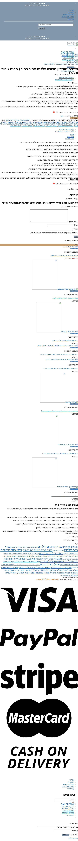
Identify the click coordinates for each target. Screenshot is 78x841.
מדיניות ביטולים (68, 17)
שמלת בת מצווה (15, 126)
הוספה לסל (74, 118)
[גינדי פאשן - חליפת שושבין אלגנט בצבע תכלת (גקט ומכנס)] (55, 444)
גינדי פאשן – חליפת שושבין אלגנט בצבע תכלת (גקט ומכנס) (60, 453)
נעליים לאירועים (68, 813)
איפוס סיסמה (73, 838)
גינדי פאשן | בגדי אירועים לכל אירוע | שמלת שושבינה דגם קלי (59, 411)
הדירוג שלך (73, 207)
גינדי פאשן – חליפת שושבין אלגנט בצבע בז (65, 340)
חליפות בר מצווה (61, 556)
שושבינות (11, 124)
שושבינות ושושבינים (62, 64)
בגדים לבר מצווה (31, 547)
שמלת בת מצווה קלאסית (22, 573)
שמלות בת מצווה (67, 52)
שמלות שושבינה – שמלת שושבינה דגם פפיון (64, 496)
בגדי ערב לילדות (72, 122)
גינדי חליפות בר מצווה (70, 554)
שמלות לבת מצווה (9, 567)
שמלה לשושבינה (51, 126)
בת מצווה (39, 122)
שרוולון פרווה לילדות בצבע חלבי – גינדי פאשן (64, 255)
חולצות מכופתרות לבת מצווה (18, 554)
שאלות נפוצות (68, 15)
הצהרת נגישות (69, 795)
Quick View (74, 248)
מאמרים (71, 12)
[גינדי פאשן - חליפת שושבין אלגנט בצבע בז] (57, 331)
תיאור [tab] (72, 135)
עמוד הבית (74, 64)
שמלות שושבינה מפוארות (20, 570)
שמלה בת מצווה (27, 559)
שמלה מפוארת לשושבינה (30, 562)
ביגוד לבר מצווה (58, 550)
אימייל (75, 229)
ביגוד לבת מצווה (48, 122)
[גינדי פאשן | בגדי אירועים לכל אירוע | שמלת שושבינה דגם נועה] (58, 345)
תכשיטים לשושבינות (65, 575)
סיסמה (75, 831)
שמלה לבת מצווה (64, 561)
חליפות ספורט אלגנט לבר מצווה (45, 556)
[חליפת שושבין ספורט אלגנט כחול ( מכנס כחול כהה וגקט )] (62, 359)
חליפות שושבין (68, 58)
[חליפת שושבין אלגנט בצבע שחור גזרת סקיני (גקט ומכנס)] (64, 80)
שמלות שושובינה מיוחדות (60, 573)
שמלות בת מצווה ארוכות (33, 565)
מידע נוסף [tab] (70, 137)
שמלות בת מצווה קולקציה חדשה (56, 567)
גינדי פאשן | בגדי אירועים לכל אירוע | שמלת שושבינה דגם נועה (59, 354)
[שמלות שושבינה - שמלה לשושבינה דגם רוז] (55, 289)
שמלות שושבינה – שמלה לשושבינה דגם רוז (65, 298)
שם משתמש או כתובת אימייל (67, 827)
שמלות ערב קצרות (54, 570)
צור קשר (70, 19)
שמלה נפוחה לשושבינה (69, 565)
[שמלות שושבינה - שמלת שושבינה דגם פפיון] (55, 487)
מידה (76, 116)
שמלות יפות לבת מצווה (30, 567)
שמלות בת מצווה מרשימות (20, 565)
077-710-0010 (34, 3)
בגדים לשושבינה (60, 122)
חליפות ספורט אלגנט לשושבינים (54, 124)
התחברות (65, 835)
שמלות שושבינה (27, 126)
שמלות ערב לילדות (70, 570)
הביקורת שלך (73, 221)
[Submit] (73, 802)
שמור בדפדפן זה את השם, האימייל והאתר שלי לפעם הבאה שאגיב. (53, 233)
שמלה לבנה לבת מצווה (65, 126)
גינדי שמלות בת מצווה (14, 122)
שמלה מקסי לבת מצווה (11, 562)
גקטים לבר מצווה (33, 554)
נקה (62, 116)
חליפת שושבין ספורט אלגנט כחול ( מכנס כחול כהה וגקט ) (61, 368)
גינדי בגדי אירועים (29, 122)
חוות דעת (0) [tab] (69, 139)
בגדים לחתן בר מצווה (18, 547)
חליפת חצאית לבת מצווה (23, 124)
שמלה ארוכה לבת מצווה (44, 559)
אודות (72, 10)
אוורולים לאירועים (70, 547)
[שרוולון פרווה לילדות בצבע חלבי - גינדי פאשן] (70, 246)
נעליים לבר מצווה (68, 559)
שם (76, 225)
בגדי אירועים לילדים (50, 546)
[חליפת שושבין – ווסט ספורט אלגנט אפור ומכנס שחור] (66, 78)
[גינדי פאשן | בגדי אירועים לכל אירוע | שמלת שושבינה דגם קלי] (59, 402)
